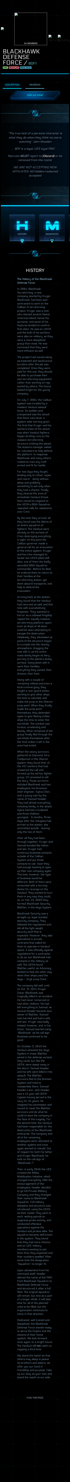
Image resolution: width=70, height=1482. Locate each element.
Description (12, 84)
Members (35, 84)
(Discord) (48, 156)
